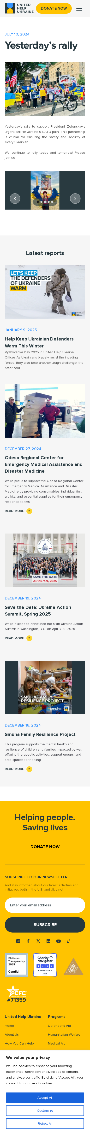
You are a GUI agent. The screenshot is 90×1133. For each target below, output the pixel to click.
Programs (57, 1017)
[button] (15, 198)
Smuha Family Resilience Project (40, 734)
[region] (45, 1091)
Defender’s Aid (59, 1026)
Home (9, 1026)
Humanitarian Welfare (64, 1035)
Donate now (54, 8)
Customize (45, 1111)
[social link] (18, 941)
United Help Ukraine (23, 1017)
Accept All (45, 1098)
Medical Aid (57, 1043)
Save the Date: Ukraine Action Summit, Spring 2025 (38, 611)
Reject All (45, 1123)
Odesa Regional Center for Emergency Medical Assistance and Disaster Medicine (44, 464)
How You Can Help (19, 1043)
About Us (12, 1035)
